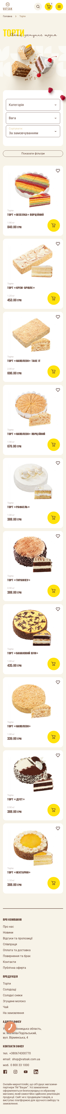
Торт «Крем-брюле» (21, 288)
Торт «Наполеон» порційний (26, 434)
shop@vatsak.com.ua (26, 1059)
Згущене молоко (14, 1001)
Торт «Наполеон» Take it (24, 361)
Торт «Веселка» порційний (25, 214)
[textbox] (33, 105)
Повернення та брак (17, 956)
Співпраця (10, 944)
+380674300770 (20, 1053)
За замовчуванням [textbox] (23, 133)
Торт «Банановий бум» (22, 653)
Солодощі (9, 989)
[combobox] (33, 105)
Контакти (9, 962)
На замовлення (13, 1013)
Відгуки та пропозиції (17, 938)
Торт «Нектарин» (19, 872)
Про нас (8, 926)
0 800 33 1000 (19, 1065)
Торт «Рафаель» (18, 507)
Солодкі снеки (12, 995)
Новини (8, 932)
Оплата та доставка (17, 950)
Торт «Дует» (16, 799)
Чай (5, 1007)
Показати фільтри (33, 153)
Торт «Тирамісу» (18, 580)
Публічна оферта (14, 967)
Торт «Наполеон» (19, 726)
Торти (7, 983)
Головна (7, 16)
